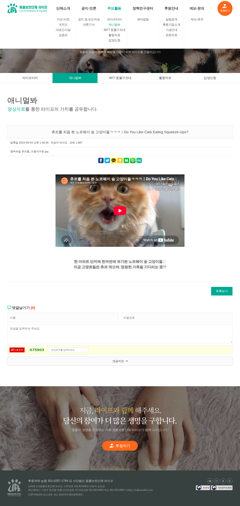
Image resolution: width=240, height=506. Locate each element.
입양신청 (114, 40)
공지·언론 (88, 8)
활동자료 (114, 35)
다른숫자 (18, 350)
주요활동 (114, 8)
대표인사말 (63, 29)
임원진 (63, 35)
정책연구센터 (143, 8)
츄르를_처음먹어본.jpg (35, 151)
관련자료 (171, 35)
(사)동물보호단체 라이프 (27, 8)
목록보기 (222, 291)
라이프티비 (114, 19)
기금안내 (171, 29)
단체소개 (63, 8)
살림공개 (171, 19)
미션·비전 (63, 19)
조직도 (63, 24)
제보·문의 (197, 8)
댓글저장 (119, 361)
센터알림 (143, 19)
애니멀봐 (114, 24)
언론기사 (89, 24)
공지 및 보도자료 (89, 19)
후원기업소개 (171, 24)
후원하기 (225, 10)
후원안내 (171, 8)
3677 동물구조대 (114, 29)
